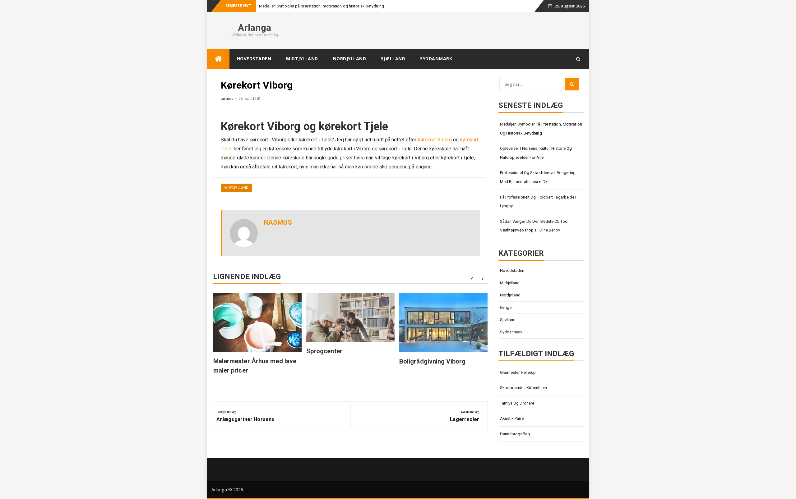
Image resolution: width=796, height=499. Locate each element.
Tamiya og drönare (517, 403)
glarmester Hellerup (518, 372)
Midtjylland (302, 59)
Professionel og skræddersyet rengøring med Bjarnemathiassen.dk (538, 177)
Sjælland (393, 59)
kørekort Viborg (435, 140)
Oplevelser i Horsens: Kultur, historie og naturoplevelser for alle (536, 153)
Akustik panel (512, 418)
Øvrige (506, 307)
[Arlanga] (218, 59)
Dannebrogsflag (515, 434)
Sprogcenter (324, 351)
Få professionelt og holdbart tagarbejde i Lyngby (538, 201)
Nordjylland (349, 59)
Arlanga (254, 27)
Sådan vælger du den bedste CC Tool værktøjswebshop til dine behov (534, 226)
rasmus (227, 98)
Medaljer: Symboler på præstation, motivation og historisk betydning (321, 6)
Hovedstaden (254, 59)
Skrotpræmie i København (523, 387)
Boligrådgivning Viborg (432, 361)
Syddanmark (436, 59)
